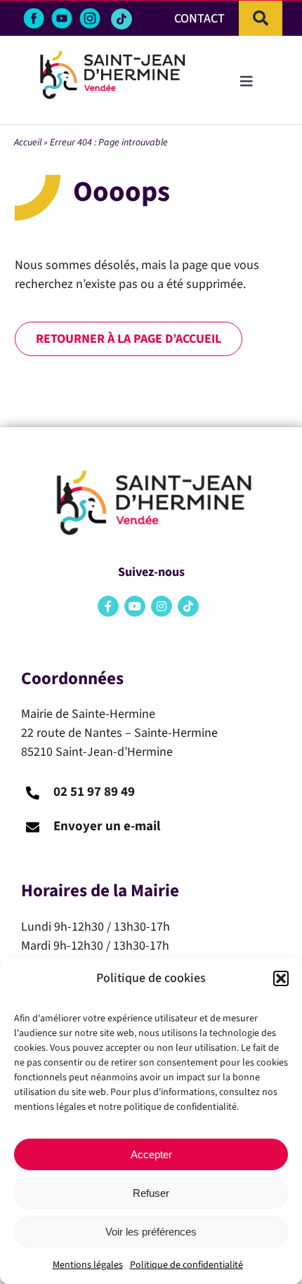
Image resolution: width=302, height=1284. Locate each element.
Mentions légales (88, 1265)
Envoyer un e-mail (106, 826)
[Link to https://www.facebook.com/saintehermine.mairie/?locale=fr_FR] (108, 606)
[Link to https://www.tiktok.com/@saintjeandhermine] (121, 19)
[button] (281, 978)
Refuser (151, 1193)
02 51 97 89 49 (94, 791)
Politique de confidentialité (186, 1265)
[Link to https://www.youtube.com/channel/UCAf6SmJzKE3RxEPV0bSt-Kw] (134, 606)
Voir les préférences (151, 1232)
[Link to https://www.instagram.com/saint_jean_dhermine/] (161, 606)
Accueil (27, 143)
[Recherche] (260, 18)
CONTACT (199, 18)
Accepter (151, 1154)
